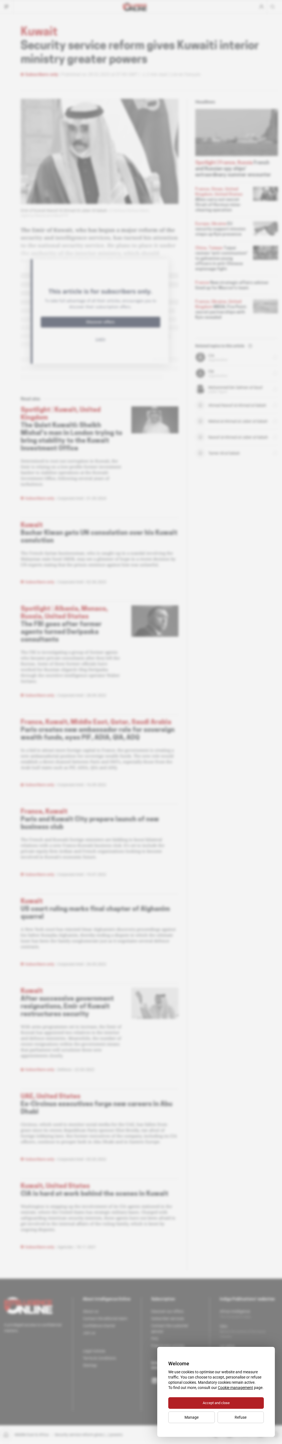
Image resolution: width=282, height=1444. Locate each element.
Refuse (240, 1417)
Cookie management (235, 1387)
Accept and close (216, 1403)
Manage (192, 1417)
